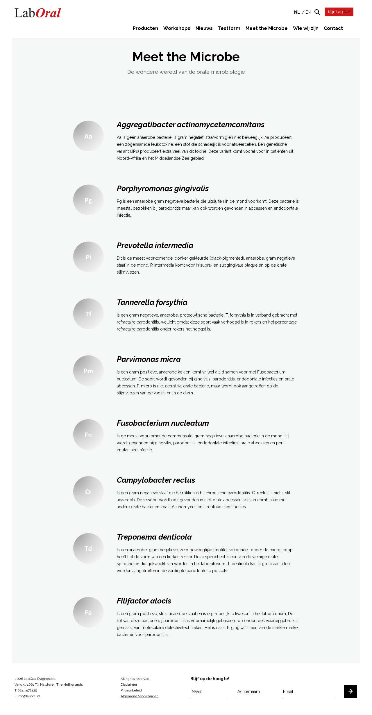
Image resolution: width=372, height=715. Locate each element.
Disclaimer (129, 684)
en (308, 12)
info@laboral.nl (28, 696)
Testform (229, 28)
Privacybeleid (131, 690)
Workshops (176, 28)
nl (297, 12)
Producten (145, 28)
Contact (333, 28)
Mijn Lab (339, 12)
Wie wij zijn (306, 28)
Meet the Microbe (267, 28)
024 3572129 (27, 690)
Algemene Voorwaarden (139, 696)
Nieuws (204, 28)
